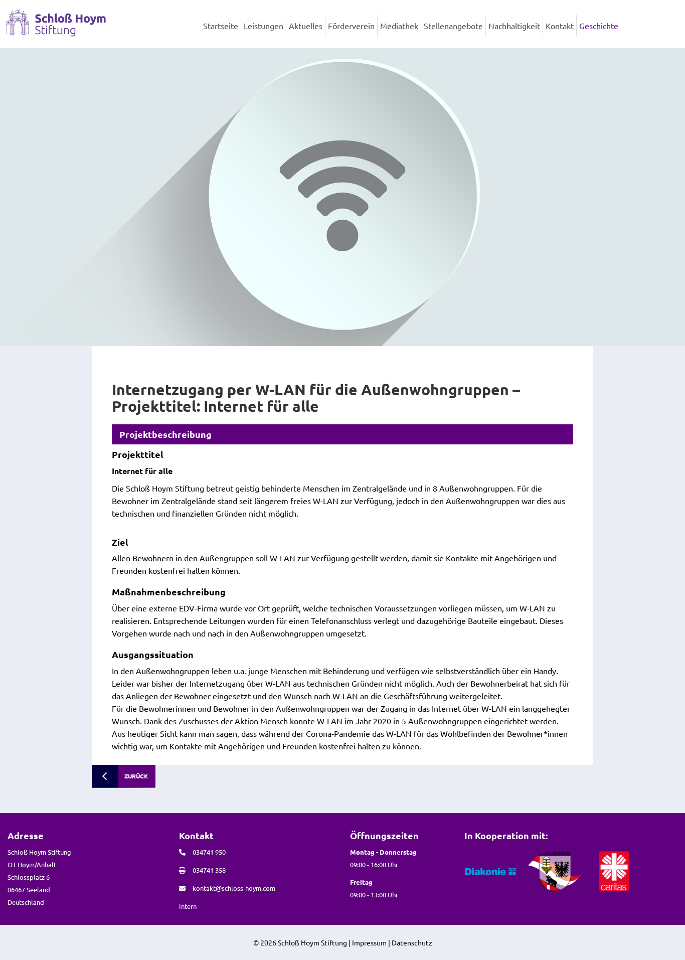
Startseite (220, 26)
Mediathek (399, 26)
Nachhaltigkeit (514, 26)
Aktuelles (305, 26)
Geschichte (598, 26)
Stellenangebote (453, 26)
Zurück (136, 776)
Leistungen (263, 26)
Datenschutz (412, 942)
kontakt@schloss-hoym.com (234, 888)
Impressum (369, 942)
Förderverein (351, 26)
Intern (188, 906)
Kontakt (560, 26)
